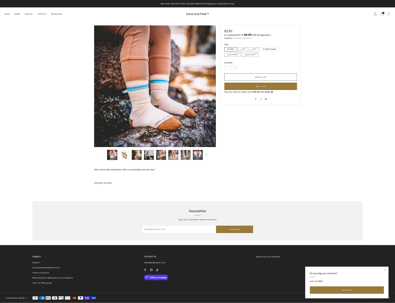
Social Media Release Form (46, 267)
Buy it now (261, 86)
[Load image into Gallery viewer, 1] (112, 155)
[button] (260, 35)
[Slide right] (206, 154)
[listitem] (197, 3)
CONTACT (42, 14)
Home (17, 14)
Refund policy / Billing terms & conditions (52, 277)
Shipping (228, 38)
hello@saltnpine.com (154, 262)
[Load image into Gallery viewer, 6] (173, 155)
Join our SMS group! (42, 282)
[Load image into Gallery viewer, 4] (149, 155)
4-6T (254, 49)
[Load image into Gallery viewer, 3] (137, 155)
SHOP (7, 14)
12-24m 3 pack (269, 49)
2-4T (243, 49)
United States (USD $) (15, 298)
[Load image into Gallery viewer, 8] (198, 155)
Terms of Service (40, 272)
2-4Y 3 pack (232, 54)
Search (29, 14)
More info (347, 290)
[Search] (388, 13)
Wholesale (56, 14)
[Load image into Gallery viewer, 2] (124, 155)
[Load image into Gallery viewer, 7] (186, 155)
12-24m (230, 49)
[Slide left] (103, 154)
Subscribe (235, 229)
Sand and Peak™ (197, 14)
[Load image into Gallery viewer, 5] (161, 155)
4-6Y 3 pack (250, 54)
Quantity (228, 62)
